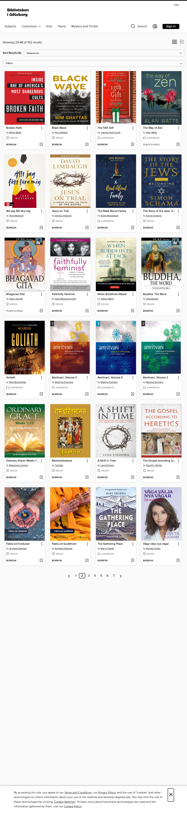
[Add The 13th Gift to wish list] (132, 144)
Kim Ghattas (61, 132)
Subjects (10, 26)
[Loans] (155, 27)
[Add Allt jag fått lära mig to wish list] (41, 228)
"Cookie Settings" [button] (64, 802)
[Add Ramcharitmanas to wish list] (87, 477)
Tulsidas (59, 465)
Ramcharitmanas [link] (62, 460)
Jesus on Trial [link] (60, 211)
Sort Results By (12, 53)
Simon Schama (154, 215)
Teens (62, 26)
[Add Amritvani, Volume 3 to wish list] (87, 394)
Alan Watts (151, 132)
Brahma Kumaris (109, 382)
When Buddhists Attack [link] (112, 294)
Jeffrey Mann (107, 298)
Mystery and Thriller (84, 26)
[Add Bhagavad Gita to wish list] (41, 311)
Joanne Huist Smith (111, 132)
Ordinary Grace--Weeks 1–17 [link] (23, 460)
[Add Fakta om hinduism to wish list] (41, 560)
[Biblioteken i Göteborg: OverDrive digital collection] (18, 13)
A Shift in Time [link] (107, 460)
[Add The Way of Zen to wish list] (178, 144)
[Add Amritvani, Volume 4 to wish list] (132, 394)
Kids (49, 26)
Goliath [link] (10, 377)
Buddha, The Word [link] (154, 294)
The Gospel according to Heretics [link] (159, 460)
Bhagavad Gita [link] (15, 294)
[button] (138, 27)
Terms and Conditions (78, 792)
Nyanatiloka (152, 298)
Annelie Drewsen (18, 548)
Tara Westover (16, 215)
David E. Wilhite (154, 465)
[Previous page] (69, 576)
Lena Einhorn (107, 465)
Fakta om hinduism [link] (18, 544)
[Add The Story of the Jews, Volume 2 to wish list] (178, 228)
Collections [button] (30, 26)
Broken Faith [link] (14, 128)
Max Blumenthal (17, 382)
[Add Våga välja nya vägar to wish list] (178, 560)
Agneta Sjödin (153, 548)
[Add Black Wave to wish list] (87, 144)
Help (176, 5)
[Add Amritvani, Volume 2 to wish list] (178, 394)
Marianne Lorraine (18, 465)
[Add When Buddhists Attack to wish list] (132, 311)
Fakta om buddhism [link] (64, 544)
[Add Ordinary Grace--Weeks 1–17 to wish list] (41, 477)
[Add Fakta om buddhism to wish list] (87, 560)
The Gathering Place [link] (110, 544)
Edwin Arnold (16, 298)
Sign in (171, 26)
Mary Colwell (107, 548)
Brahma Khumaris (64, 382)
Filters (9, 63)
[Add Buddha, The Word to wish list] (178, 311)
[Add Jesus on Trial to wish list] (87, 228)
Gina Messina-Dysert (65, 298)
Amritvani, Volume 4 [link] (110, 377)
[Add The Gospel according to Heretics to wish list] (178, 477)
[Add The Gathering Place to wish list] (132, 560)
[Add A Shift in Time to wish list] (132, 477)
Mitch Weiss (15, 132)
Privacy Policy (107, 792)
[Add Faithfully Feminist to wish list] (87, 311)
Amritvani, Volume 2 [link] (155, 377)
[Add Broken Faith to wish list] (41, 144)
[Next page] (120, 576)
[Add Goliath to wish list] (41, 394)
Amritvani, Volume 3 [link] (64, 377)
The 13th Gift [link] (106, 128)
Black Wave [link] (59, 128)
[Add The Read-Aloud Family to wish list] (132, 228)
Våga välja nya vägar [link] (156, 544)
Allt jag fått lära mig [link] (18, 211)
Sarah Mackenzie (109, 215)
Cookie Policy (72, 806)
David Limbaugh (63, 215)
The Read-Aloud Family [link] (112, 211)
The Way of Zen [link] (153, 128)
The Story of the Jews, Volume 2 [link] (159, 211)
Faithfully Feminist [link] (63, 294)
